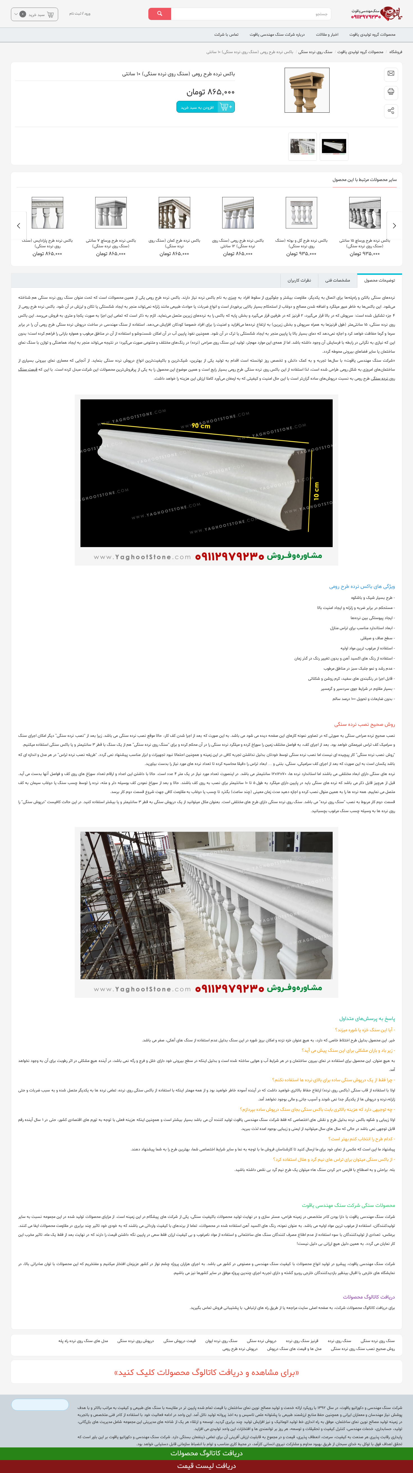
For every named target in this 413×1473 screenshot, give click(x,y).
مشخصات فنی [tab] (337, 280)
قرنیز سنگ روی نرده (302, 1341)
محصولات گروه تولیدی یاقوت (372, 35)
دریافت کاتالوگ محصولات (207, 1454)
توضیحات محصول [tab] (379, 280)
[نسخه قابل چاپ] (391, 93)
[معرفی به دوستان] (391, 75)
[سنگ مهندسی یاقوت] (373, 14)
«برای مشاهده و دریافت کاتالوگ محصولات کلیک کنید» (206, 1373)
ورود (87, 13)
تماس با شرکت (226, 35)
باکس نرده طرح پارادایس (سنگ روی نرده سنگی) (110, 243)
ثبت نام (75, 13)
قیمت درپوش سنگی (180, 1341)
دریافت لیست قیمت (206, 1466)
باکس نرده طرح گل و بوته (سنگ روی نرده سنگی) (365, 243)
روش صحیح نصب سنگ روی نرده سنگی (363, 1349)
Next (18, 226)
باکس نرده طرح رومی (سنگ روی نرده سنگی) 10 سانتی (47, 243)
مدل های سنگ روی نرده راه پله (83, 1341)
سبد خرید (34, 14)
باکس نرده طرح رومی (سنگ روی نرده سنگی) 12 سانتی (301, 243)
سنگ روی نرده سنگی (378, 1341)
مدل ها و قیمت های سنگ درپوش (294, 1349)
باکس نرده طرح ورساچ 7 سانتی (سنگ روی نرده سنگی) (174, 243)
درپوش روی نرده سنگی (135, 1341)
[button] (391, 111)
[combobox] (251, 14)
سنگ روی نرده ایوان (221, 1341)
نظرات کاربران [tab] (299, 280)
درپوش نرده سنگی (261, 1341)
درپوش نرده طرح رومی (240, 1349)
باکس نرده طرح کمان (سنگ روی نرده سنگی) (238, 243)
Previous (394, 226)
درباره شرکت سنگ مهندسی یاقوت (277, 35)
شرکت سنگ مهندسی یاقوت (369, 361)
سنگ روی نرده (339, 1341)
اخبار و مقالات (327, 35)
